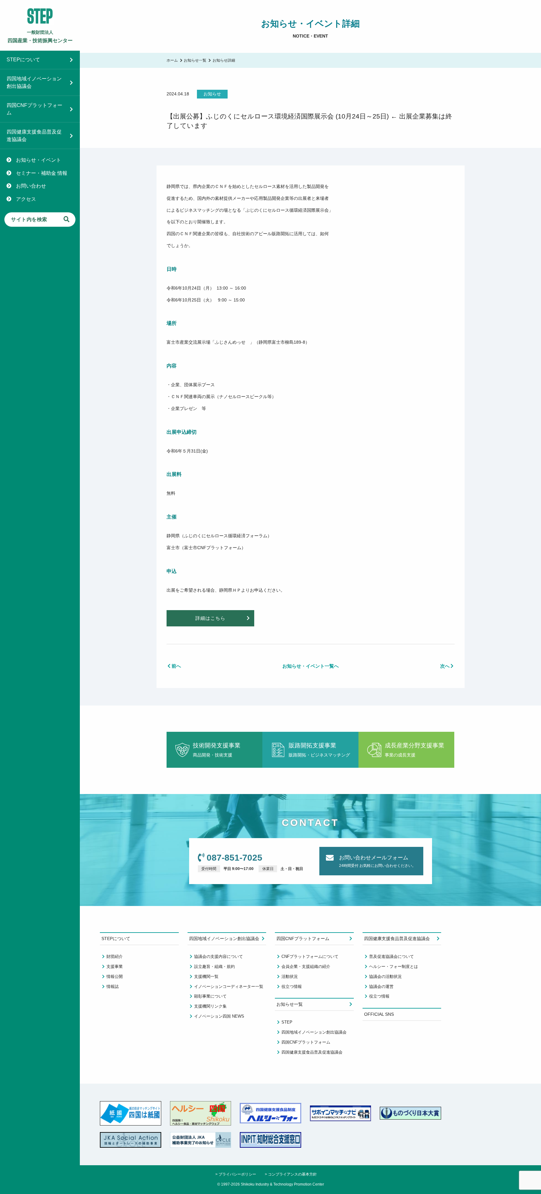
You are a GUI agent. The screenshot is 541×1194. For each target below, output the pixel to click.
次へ (445, 666)
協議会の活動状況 (385, 976)
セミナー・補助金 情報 (41, 173)
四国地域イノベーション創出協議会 (34, 82)
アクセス (26, 199)
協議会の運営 (381, 986)
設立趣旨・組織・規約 (214, 966)
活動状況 (289, 976)
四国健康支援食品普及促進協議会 (34, 135)
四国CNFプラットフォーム (34, 109)
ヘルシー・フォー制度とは (393, 966)
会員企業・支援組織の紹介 (305, 966)
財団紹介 (114, 956)
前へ (176, 666)
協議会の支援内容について (218, 956)
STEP (286, 1022)
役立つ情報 (291, 986)
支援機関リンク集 (210, 1006)
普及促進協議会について (391, 956)
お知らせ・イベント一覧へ (310, 666)
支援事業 (114, 966)
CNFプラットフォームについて (309, 956)
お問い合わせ (31, 186)
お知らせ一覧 (195, 60)
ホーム (172, 60)
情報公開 (114, 976)
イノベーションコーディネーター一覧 (228, 986)
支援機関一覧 (206, 976)
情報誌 (112, 986)
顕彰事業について (210, 996)
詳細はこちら (210, 618)
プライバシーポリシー (237, 1174)
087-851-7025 (234, 858)
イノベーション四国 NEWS (219, 1016)
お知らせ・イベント (38, 160)
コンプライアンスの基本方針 (292, 1174)
